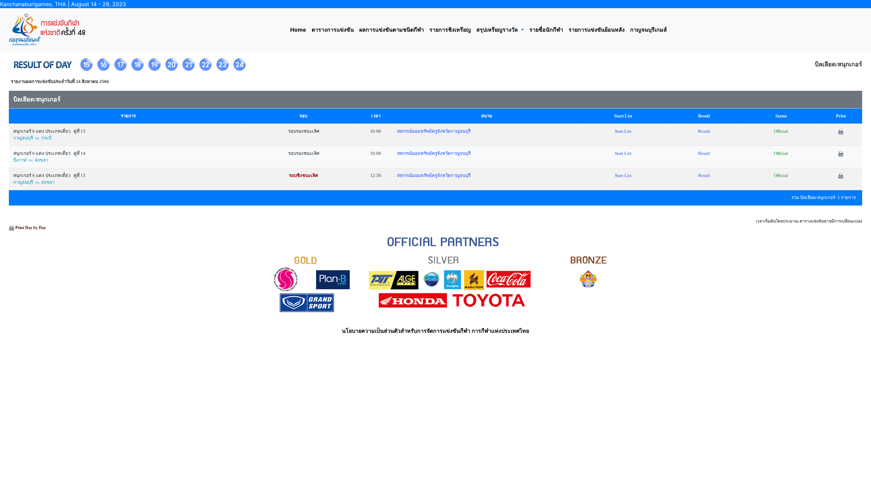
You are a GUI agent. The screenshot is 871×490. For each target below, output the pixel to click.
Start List (623, 131)
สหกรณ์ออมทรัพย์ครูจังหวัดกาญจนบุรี (434, 131)
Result (704, 131)
